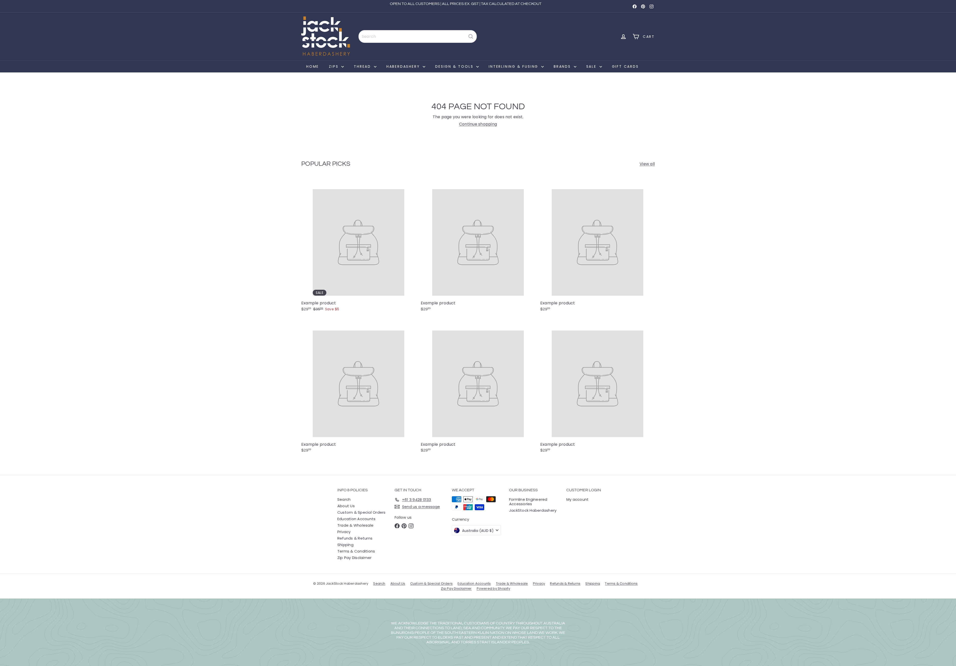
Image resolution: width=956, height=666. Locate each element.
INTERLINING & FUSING (514, 66)
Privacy (344, 531)
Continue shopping (478, 124)
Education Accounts (356, 518)
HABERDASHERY (403, 66)
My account (577, 499)
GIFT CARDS (625, 66)
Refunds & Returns (354, 538)
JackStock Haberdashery (532, 510)
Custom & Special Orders (361, 512)
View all (647, 164)
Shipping (345, 544)
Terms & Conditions (356, 551)
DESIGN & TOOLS (455, 66)
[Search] (471, 36)
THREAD (363, 66)
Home (312, 66)
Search (344, 499)
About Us (346, 505)
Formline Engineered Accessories (528, 501)
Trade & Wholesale (355, 525)
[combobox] (417, 36)
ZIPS (334, 66)
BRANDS (563, 66)
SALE (592, 66)
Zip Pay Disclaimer (354, 557)
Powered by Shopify (493, 588)
